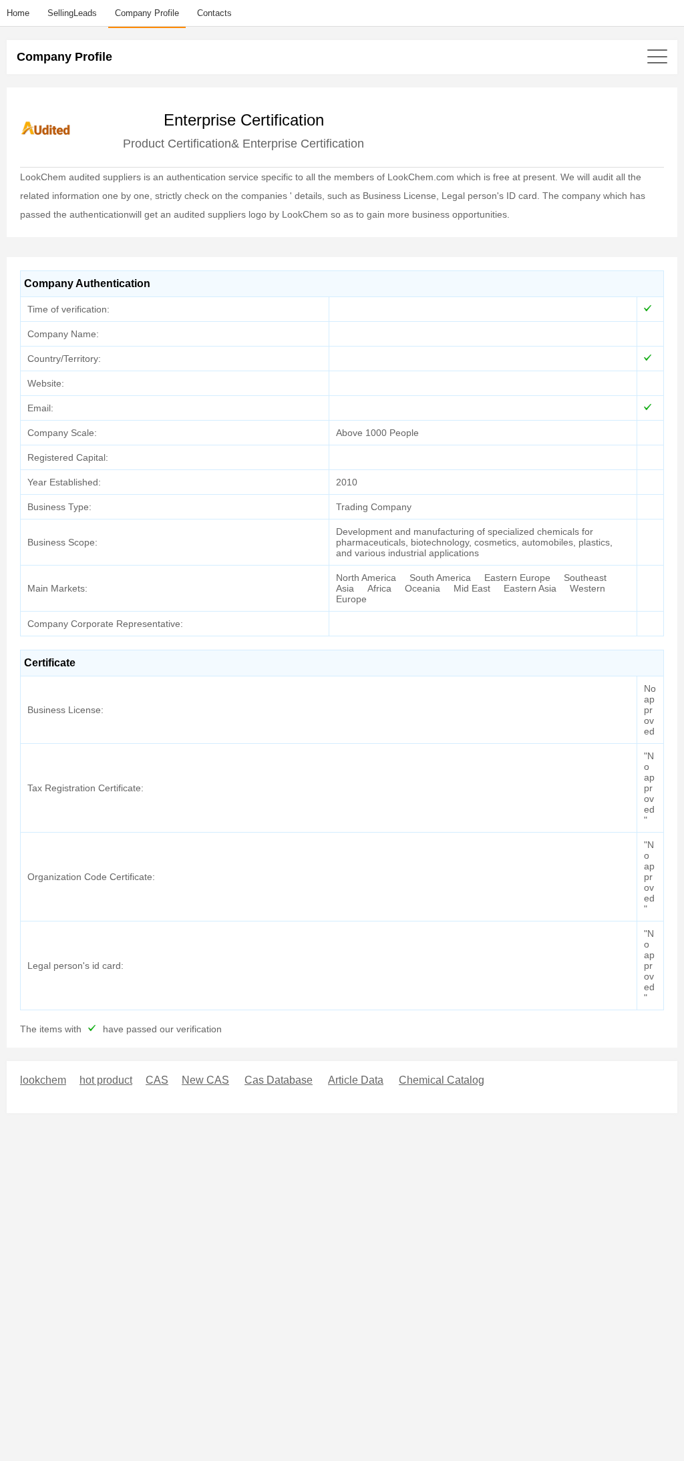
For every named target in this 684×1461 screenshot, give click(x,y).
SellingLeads (72, 13)
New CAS (205, 1080)
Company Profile (147, 13)
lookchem (43, 1080)
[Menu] (342, 56)
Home (18, 13)
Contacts (214, 13)
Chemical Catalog (441, 1080)
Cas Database (278, 1080)
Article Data (355, 1080)
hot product (105, 1080)
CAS (157, 1080)
